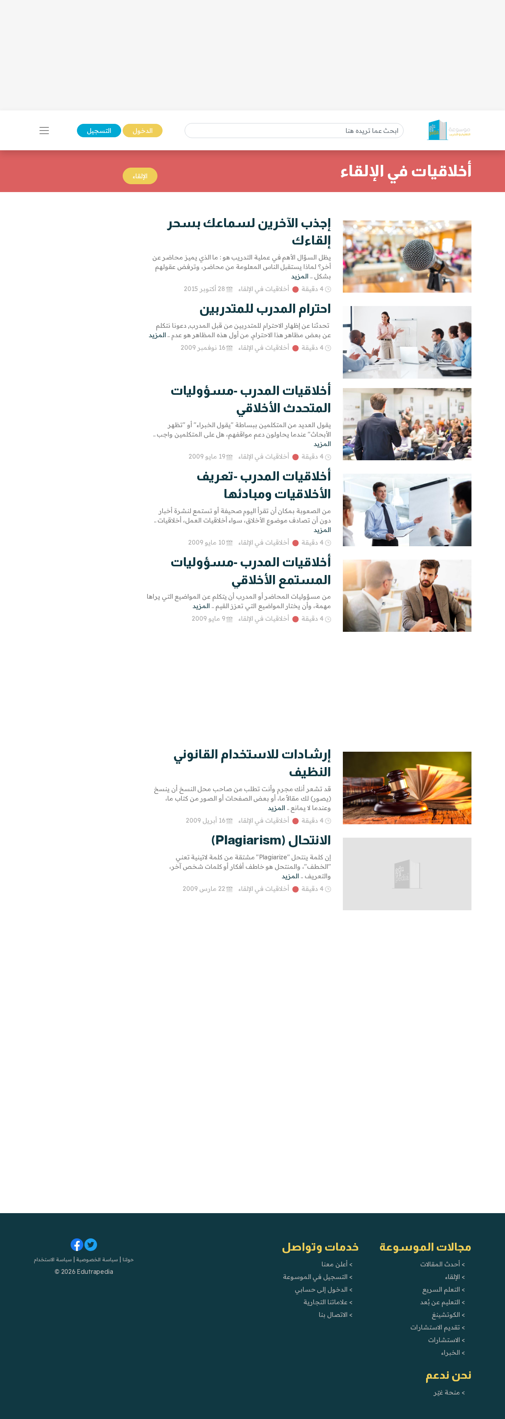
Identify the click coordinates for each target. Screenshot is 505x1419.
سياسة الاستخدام (53, 1259)
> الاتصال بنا (335, 1314)
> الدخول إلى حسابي (324, 1289)
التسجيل (99, 130)
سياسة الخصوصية (96, 1259)
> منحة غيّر (449, 1392)
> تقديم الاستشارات (437, 1327)
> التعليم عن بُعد (442, 1302)
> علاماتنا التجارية (327, 1302)
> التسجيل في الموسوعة (318, 1277)
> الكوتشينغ (448, 1314)
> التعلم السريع (443, 1289)
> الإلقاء (455, 1277)
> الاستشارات (446, 1340)
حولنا (127, 1259)
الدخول (143, 130)
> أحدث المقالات (442, 1264)
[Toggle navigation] (44, 130)
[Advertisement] (252, 55)
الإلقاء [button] (140, 176)
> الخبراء (453, 1352)
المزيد (300, 276)
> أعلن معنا (337, 1264)
